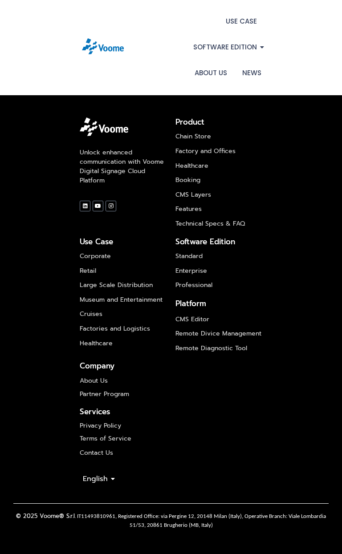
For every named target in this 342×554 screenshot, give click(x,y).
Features (188, 209)
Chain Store (193, 136)
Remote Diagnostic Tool (211, 348)
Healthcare (191, 165)
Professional (193, 285)
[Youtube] (98, 206)
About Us (211, 72)
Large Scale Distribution (116, 285)
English (95, 478)
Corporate (95, 256)
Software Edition (225, 47)
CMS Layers (193, 194)
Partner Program (104, 394)
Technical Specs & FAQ (210, 223)
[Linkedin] (85, 206)
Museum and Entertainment (121, 299)
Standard (189, 256)
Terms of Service (105, 438)
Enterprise (191, 270)
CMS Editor (192, 319)
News (251, 72)
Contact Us (96, 452)
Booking (187, 180)
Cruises (91, 314)
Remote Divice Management (218, 333)
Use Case (241, 21)
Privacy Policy (100, 425)
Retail (88, 270)
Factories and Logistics (115, 328)
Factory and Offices (205, 151)
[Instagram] (111, 206)
